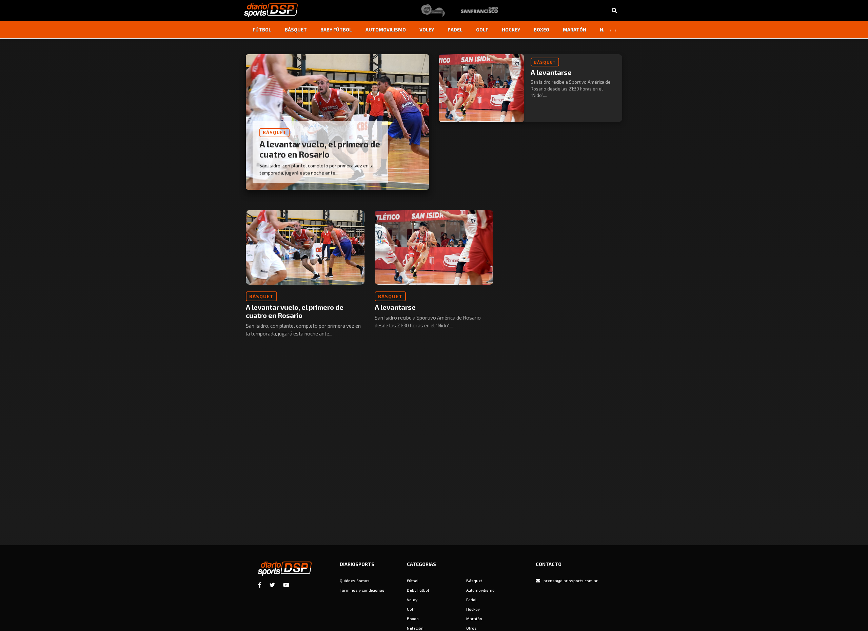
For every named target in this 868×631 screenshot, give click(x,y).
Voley (426, 30)
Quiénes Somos (355, 580)
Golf (482, 30)
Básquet (296, 30)
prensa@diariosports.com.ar (571, 580)
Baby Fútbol (336, 30)
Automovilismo (386, 30)
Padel (455, 30)
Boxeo (541, 30)
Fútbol (262, 30)
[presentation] (610, 30)
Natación (415, 628)
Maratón (574, 30)
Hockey (511, 30)
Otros (471, 628)
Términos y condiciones (362, 590)
